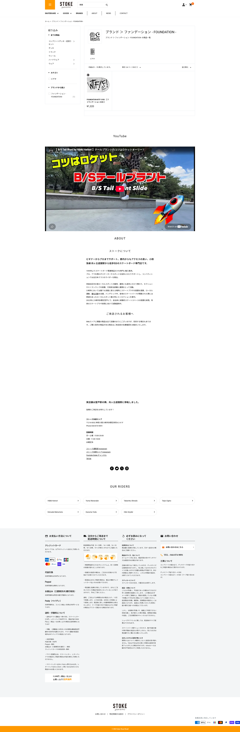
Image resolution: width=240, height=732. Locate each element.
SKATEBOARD (50, 13)
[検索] (107, 4)
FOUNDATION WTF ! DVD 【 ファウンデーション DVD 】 (98, 101)
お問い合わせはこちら (172, 547)
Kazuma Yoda (91, 512)
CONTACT (124, 13)
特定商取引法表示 (117, 714)
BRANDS (79, 13)
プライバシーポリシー (136, 714)
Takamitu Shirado (131, 501)
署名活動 (95, 294)
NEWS (108, 13)
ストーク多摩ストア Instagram (98, 452)
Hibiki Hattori (53, 501)
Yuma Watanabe (92, 501)
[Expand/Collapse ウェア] (74, 63)
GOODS (66, 13)
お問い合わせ (100, 714)
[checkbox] (49, 79)
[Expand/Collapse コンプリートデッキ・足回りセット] (74, 41)
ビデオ (92, 59)
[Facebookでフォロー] (112, 468)
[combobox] (91, 4)
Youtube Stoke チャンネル (96, 455)
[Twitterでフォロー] (117, 468)
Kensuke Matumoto (55, 512)
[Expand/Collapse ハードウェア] (74, 59)
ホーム (47, 21)
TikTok (88, 459)
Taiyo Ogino (166, 501)
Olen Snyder (128, 512)
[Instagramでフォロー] (122, 470)
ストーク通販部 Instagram (96, 449)
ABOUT (94, 13)
